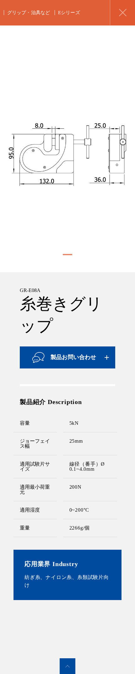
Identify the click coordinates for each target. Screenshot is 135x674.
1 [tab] (66, 254)
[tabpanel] (67, 155)
